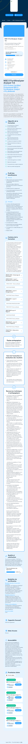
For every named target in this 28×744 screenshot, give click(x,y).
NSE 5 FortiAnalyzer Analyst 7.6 (18, 20)
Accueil (3, 20)
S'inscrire (14, 74)
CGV (21, 742)
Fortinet (8, 20)
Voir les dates (11, 675)
